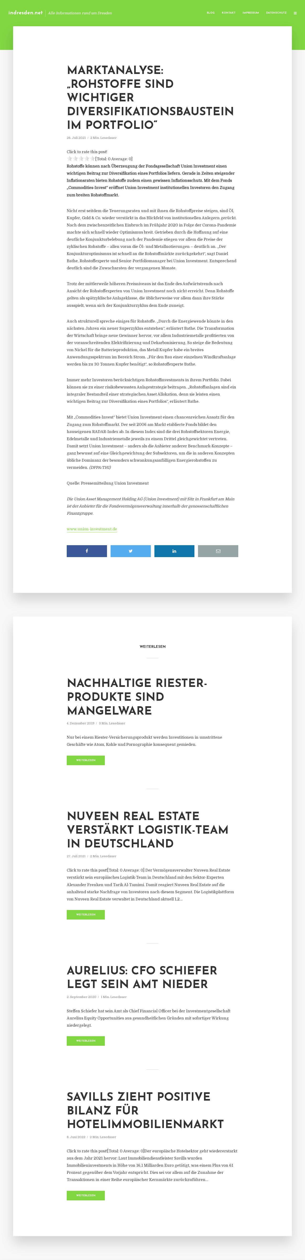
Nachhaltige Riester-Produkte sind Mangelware (137, 697)
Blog (211, 13)
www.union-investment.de (92, 529)
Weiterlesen (86, 760)
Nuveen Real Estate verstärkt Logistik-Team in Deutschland (148, 830)
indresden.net (25, 13)
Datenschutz (276, 13)
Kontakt (228, 13)
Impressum (251, 13)
